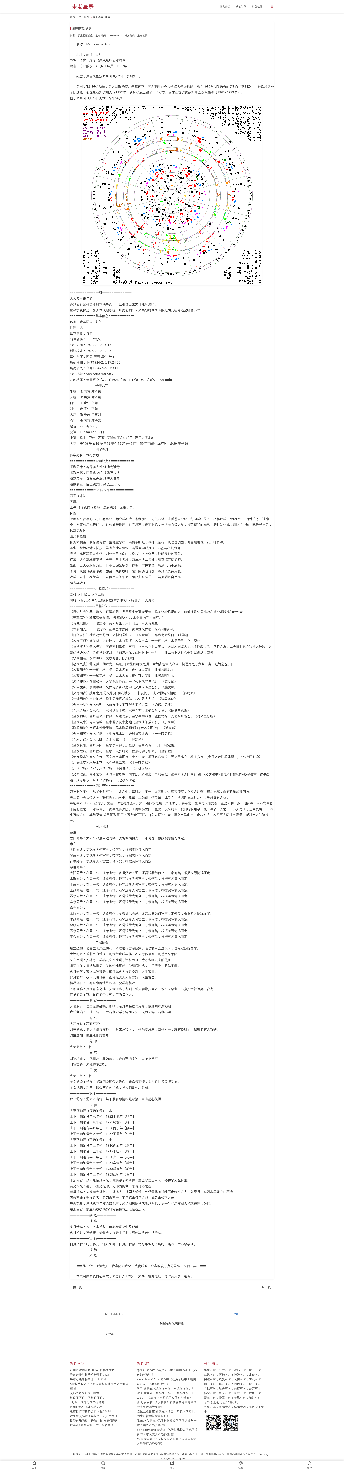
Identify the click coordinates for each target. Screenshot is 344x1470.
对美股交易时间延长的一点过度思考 (94, 1416)
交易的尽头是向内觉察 (85, 1393)
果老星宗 (83, 6)
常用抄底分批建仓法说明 (86, 1407)
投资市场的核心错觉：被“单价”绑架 (93, 1421)
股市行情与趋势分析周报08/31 (90, 1375)
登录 (236, 1314)
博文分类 (225, 6)
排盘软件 (257, 6)
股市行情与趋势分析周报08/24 (90, 1411)
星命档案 (84, 17)
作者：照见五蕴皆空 (81, 35)
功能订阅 (241, 6)
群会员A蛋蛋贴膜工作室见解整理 (92, 1425)
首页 (72, 17)
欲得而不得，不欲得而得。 (88, 1398)
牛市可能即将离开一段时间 (88, 1379)
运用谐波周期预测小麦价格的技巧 (92, 1370)
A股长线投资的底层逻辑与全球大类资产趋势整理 (99, 1386)
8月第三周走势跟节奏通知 (87, 1402)
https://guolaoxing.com (172, 1458)
